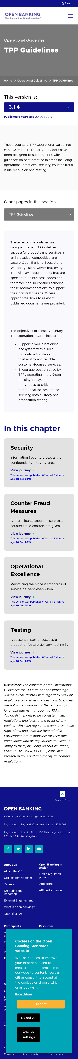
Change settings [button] (28, 1034)
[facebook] (8, 849)
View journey (20, 470)
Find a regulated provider (50, 876)
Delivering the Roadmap (13, 893)
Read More (23, 994)
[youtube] (39, 849)
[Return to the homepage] (23, 15)
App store (46, 884)
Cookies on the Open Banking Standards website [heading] (33, 946)
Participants (12, 926)
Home (8, 80)
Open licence (56, 1054)
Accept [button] (41, 1004)
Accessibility (30, 1054)
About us (10, 865)
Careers (9, 884)
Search (69, 3)
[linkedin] (29, 849)
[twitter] (18, 849)
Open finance (13, 913)
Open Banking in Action (50, 866)
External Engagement (18, 900)
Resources (46, 926)
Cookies (9, 1054)
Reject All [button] (28, 1017)
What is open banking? (19, 907)
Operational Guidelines (32, 80)
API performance (50, 890)
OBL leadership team (18, 878)
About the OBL (14, 871)
